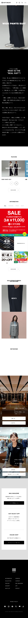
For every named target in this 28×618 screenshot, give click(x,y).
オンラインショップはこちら (14, 542)
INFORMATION (8, 578)
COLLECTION (8, 580)
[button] (16, 183)
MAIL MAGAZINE (19, 583)
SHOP (22, 205)
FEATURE (7, 583)
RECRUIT (17, 588)
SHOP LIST (7, 588)
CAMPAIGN (10, 205)
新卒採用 (13, 469)
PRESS (17, 205)
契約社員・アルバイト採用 (13, 474)
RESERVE (17, 578)
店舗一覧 (13, 418)
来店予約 (13, 423)
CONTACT (17, 580)
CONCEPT (7, 585)
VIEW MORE (13, 190)
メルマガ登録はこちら (14, 503)
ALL (5, 205)
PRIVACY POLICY (14, 601)
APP (16, 585)
